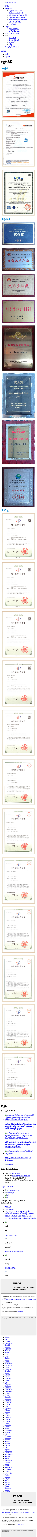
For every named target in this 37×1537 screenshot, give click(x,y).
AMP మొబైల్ (9, 1209)
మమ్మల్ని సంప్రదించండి (12, 47)
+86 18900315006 (11, 1235)
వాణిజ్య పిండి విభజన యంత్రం (26, 1218)
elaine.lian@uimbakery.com (14, 1251)
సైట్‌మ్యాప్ (8, 1207)
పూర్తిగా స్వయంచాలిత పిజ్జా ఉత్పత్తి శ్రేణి (17, 1211)
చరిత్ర (10, 44)
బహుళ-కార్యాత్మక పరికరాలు (18, 20)
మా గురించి (12, 38)
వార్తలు (7, 26)
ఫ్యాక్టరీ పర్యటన (14, 40)
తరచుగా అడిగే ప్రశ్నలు (12, 33)
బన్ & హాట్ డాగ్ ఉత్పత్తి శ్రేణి (18, 15)
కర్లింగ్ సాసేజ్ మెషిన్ (15, 22)
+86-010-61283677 (15, 1173)
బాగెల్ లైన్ (12, 24)
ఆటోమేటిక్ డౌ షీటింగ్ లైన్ (21, 1214)
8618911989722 (10, 1268)
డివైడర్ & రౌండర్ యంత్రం (17, 17)
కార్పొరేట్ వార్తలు (14, 31)
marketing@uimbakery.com (21, 1176)
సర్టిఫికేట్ (11, 42)
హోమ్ (7, 6)
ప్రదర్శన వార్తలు (14, 29)
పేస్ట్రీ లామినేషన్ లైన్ (15, 10)
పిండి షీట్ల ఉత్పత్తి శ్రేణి (16, 13)
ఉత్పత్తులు (8, 8)
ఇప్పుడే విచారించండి (7, 1186)
